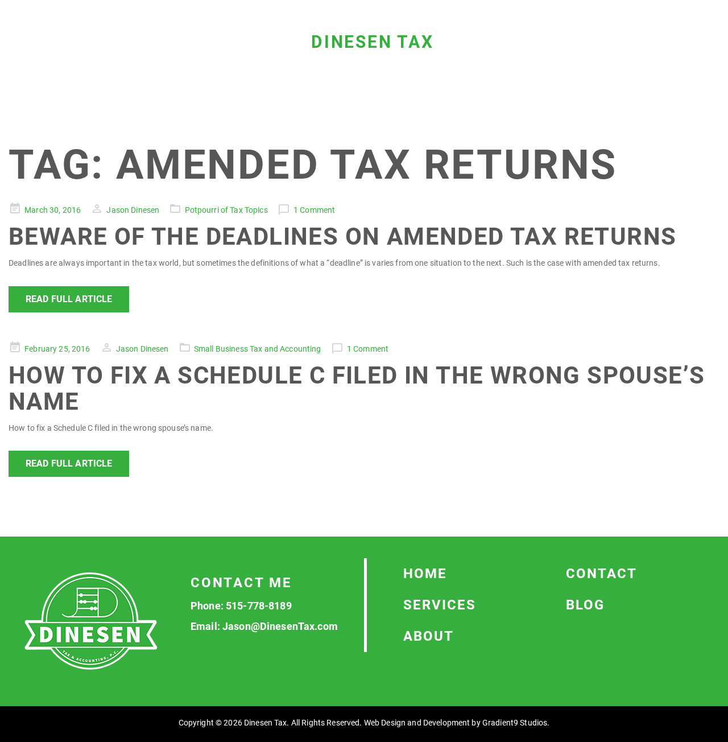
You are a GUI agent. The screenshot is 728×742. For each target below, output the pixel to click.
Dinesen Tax (372, 42)
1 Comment (314, 210)
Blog (585, 605)
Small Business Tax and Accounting (257, 348)
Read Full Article (69, 299)
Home (425, 574)
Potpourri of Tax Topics (226, 210)
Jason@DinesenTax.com (280, 626)
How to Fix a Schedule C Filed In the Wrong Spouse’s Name (357, 388)
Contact (601, 574)
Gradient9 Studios (514, 722)
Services (439, 605)
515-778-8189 (259, 606)
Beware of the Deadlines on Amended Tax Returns (342, 236)
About (428, 636)
